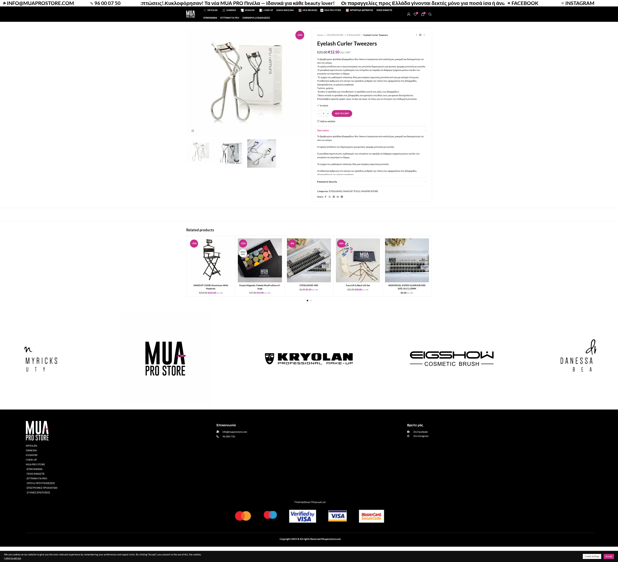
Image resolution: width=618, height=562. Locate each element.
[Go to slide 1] (307, 300)
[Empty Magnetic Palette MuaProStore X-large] (260, 260)
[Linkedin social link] (338, 197)
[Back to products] (420, 35)
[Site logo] (190, 13)
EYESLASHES (353, 35)
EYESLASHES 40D (309, 285)
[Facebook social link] (325, 197)
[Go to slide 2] (311, 300)
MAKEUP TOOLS (351, 191)
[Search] (430, 14)
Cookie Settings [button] (592, 556)
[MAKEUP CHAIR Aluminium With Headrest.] (211, 260)
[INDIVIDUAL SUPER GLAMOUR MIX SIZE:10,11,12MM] (407, 260)
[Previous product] (416, 35)
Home (320, 35)
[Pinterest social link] (334, 197)
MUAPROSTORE (335, 35)
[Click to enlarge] (193, 131)
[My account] (409, 14)
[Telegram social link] (342, 197)
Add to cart (342, 113)
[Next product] (424, 35)
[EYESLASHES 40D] (309, 260)
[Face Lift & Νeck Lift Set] (358, 260)
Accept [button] (609, 556)
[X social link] (329, 197)
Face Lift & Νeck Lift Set (358, 285)
